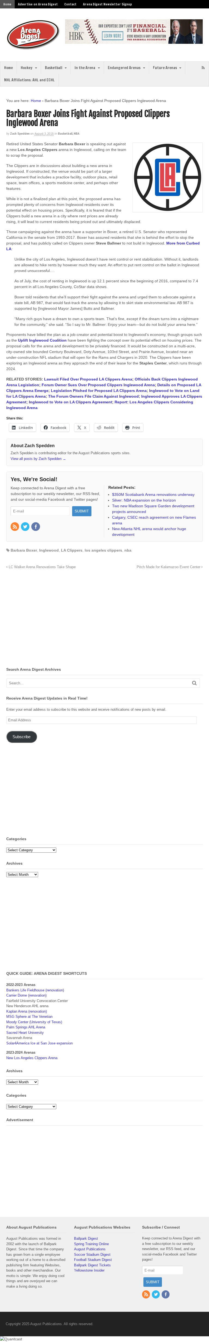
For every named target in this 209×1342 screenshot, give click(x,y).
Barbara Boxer (24, 550)
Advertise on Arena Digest (38, 4)
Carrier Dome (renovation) (26, 995)
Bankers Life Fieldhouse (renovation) (35, 990)
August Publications (90, 1249)
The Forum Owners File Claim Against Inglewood (93, 396)
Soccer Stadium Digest (92, 1255)
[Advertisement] (52, 620)
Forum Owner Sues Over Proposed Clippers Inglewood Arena (98, 385)
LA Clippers (71, 550)
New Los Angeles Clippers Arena (31, 1058)
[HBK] (134, 41)
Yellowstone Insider (89, 1270)
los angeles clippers (103, 550)
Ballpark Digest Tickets (92, 1265)
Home (7, 4)
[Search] (194, 683)
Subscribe (21, 737)
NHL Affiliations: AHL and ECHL (29, 80)
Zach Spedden (20, 133)
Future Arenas (165, 67)
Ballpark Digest (86, 1238)
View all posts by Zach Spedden (38, 459)
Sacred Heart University (25, 1033)
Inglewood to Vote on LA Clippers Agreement (70, 402)
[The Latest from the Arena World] (33, 47)
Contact (70, 4)
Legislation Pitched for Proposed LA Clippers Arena (99, 390)
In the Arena (85, 67)
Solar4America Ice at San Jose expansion (39, 1043)
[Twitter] (25, 527)
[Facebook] (36, 527)
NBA (76, 133)
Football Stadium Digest (93, 1260)
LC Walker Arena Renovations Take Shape (42, 567)
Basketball (53, 67)
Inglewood (49, 550)
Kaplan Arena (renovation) (26, 1011)
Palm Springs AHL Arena (25, 1027)
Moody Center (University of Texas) (34, 1022)
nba (127, 550)
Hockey (26, 67)
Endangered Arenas (124, 67)
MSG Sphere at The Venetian (29, 1017)
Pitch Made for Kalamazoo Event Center (169, 567)
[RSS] (15, 527)
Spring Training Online (91, 1244)
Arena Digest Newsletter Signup (107, 4)
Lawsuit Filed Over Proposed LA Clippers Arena (88, 379)
